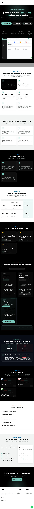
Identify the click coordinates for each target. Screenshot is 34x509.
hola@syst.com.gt (3, 500)
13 (25, 455)
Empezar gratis (8, 294)
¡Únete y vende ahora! (17, 479)
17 (19, 457)
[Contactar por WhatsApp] (32, 507)
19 (23, 457)
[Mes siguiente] (31, 447)
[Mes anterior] (29, 447)
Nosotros (27, 490)
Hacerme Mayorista (8, 321)
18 (21, 457)
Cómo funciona (19, 490)
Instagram (2, 501)
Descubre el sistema (17, 23)
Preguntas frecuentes (29, 493)
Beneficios (18, 493)
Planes (27, 492)
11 (21, 455)
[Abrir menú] (31, 2)
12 (23, 455)
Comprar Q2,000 (25, 294)
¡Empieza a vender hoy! (6, 23)
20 (25, 457)
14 (27, 455)
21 (27, 457)
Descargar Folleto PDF (28, 23)
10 (19, 455)
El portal (18, 492)
